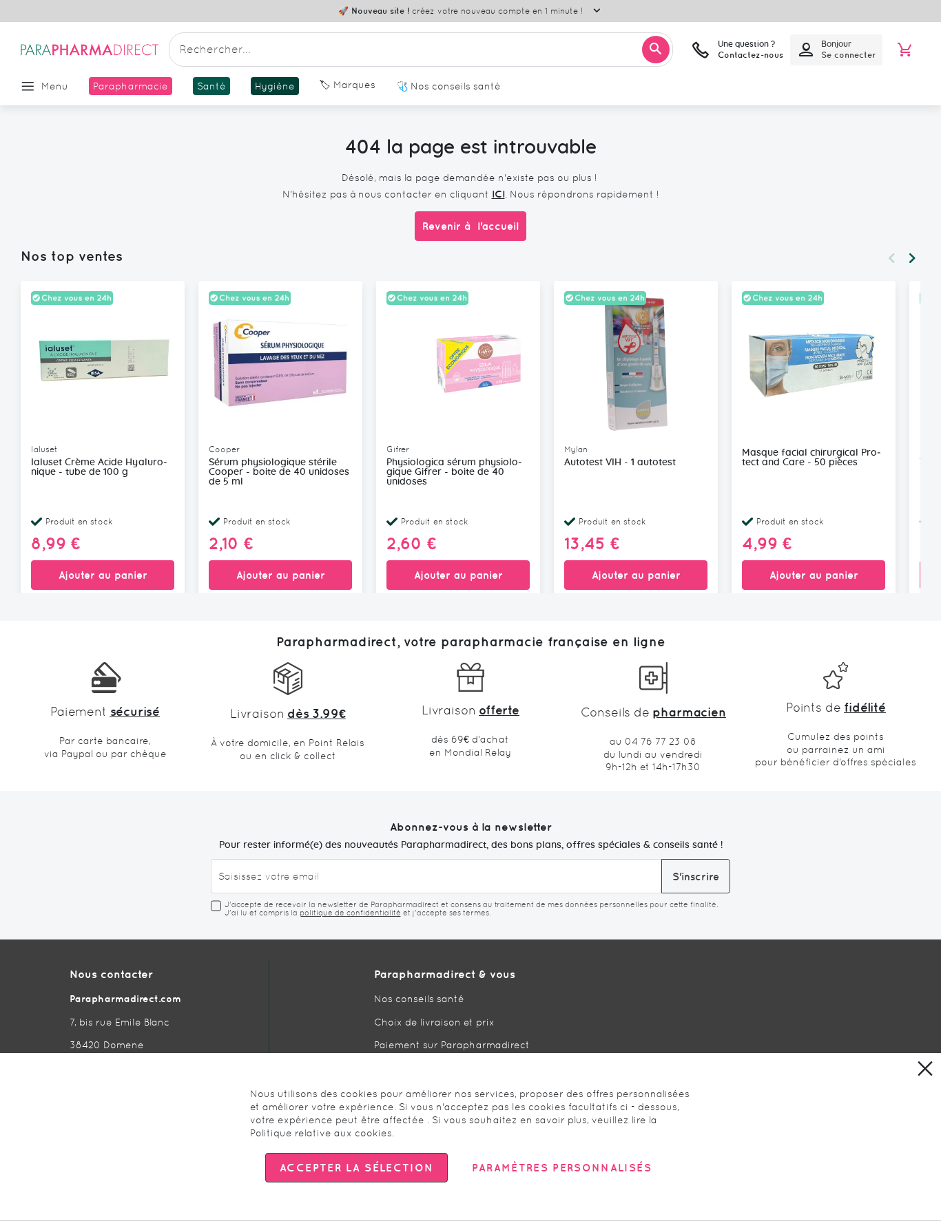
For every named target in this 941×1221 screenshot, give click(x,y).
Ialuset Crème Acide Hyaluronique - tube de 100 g (99, 467)
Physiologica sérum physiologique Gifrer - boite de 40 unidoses (454, 472)
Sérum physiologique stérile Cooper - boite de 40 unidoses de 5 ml (279, 472)
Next (912, 258)
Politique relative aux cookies (321, 1132)
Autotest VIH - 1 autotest (620, 462)
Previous (891, 258)
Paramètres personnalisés (561, 1168)
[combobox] (421, 49)
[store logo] (89, 49)
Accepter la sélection (356, 1168)
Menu (54, 86)
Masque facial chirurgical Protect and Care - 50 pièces (811, 457)
